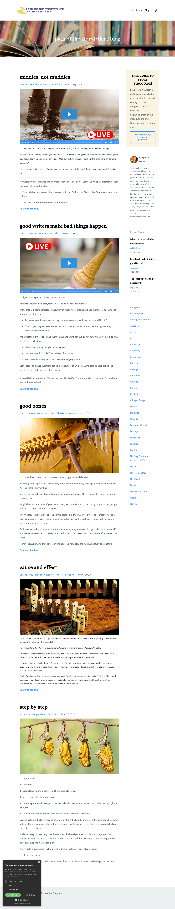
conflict (24, 233)
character (135, 375)
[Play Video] (22, 142)
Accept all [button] (13, 895)
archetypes (135, 344)
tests (66, 84)
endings (134, 431)
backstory (135, 350)
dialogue (134, 412)
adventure (25, 714)
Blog (147, 10)
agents (133, 332)
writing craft (135, 248)
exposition (135, 437)
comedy (134, 388)
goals (133, 497)
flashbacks (135, 479)
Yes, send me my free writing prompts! (143, 137)
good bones (33, 406)
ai (131, 338)
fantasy (134, 443)
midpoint (44, 84)
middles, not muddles (45, 77)
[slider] (67, 142)
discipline (135, 419)
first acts (135, 466)
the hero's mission (66, 413)
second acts (56, 84)
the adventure (47, 574)
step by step (34, 707)
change (35, 714)
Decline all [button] (30, 895)
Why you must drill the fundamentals (142, 241)
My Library (136, 10)
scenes (32, 413)
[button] (21, 900)
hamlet (134, 504)
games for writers (139, 491)
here (64, 202)
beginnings (134, 288)
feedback (134, 268)
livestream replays (29, 84)
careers (134, 363)
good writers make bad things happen (63, 226)
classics (134, 381)
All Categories (137, 313)
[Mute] (106, 142)
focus (133, 485)
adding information (140, 319)
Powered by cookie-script (22, 904)
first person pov (138, 472)
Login (155, 10)
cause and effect (38, 567)
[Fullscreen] (116, 142)
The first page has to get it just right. (142, 280)
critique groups (138, 400)
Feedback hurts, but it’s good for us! (142, 261)
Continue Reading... (29, 208)
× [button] (39, 862)
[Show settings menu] (111, 142)
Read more (14, 877)
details (133, 406)
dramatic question (139, 425)
